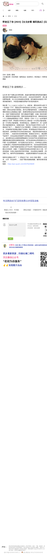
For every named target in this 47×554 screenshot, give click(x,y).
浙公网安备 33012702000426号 (33, 552)
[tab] (9, 10)
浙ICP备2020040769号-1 (12, 552)
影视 (9, 16)
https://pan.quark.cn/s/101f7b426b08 (21, 164)
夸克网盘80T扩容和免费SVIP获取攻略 (21, 201)
